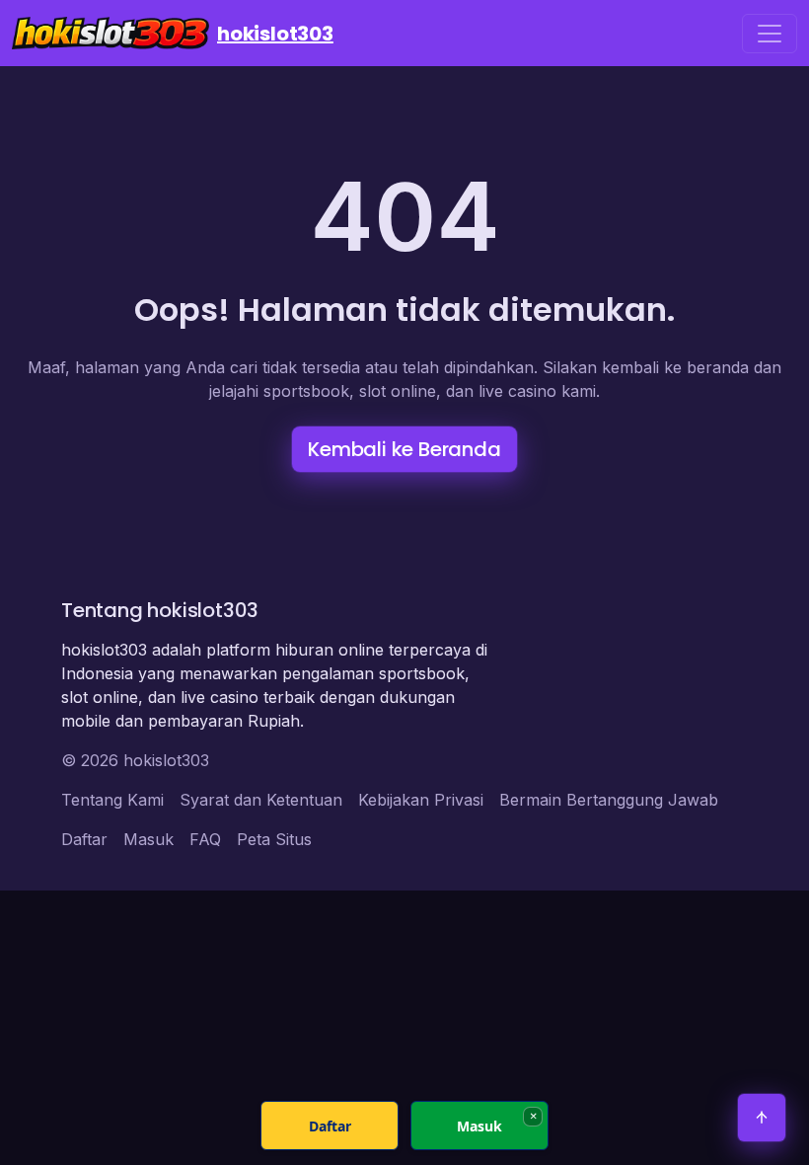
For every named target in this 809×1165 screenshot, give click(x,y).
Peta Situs (274, 839)
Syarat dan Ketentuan (261, 800)
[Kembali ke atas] (761, 1117)
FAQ (205, 839)
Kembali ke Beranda (404, 449)
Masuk (148, 839)
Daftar (84, 839)
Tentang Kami (112, 800)
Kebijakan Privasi (420, 800)
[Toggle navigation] (769, 33)
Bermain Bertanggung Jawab (608, 800)
